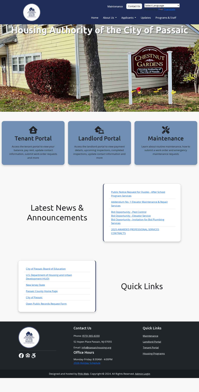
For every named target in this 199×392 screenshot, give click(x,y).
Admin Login (142, 373)
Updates (146, 17)
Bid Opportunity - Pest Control (128, 212)
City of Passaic (34, 297)
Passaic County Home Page (42, 291)
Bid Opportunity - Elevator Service (131, 215)
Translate (169, 9)
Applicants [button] (127, 17)
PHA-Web (83, 373)
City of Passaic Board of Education (46, 268)
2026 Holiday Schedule (87, 363)
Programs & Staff (165, 17)
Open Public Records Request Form (46, 303)
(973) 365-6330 (91, 336)
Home (94, 17)
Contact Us (134, 6)
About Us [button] (109, 17)
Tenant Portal (151, 347)
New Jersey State (35, 285)
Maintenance (115, 6)
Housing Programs (154, 353)
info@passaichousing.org (96, 347)
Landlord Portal (152, 341)
